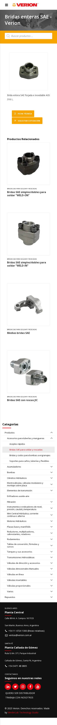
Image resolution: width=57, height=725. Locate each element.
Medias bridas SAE (18, 333)
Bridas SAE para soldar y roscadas (22, 189)
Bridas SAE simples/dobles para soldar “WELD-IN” (26, 264)
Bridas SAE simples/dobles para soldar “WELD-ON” (26, 194)
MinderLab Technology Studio (23, 712)
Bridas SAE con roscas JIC (22, 400)
